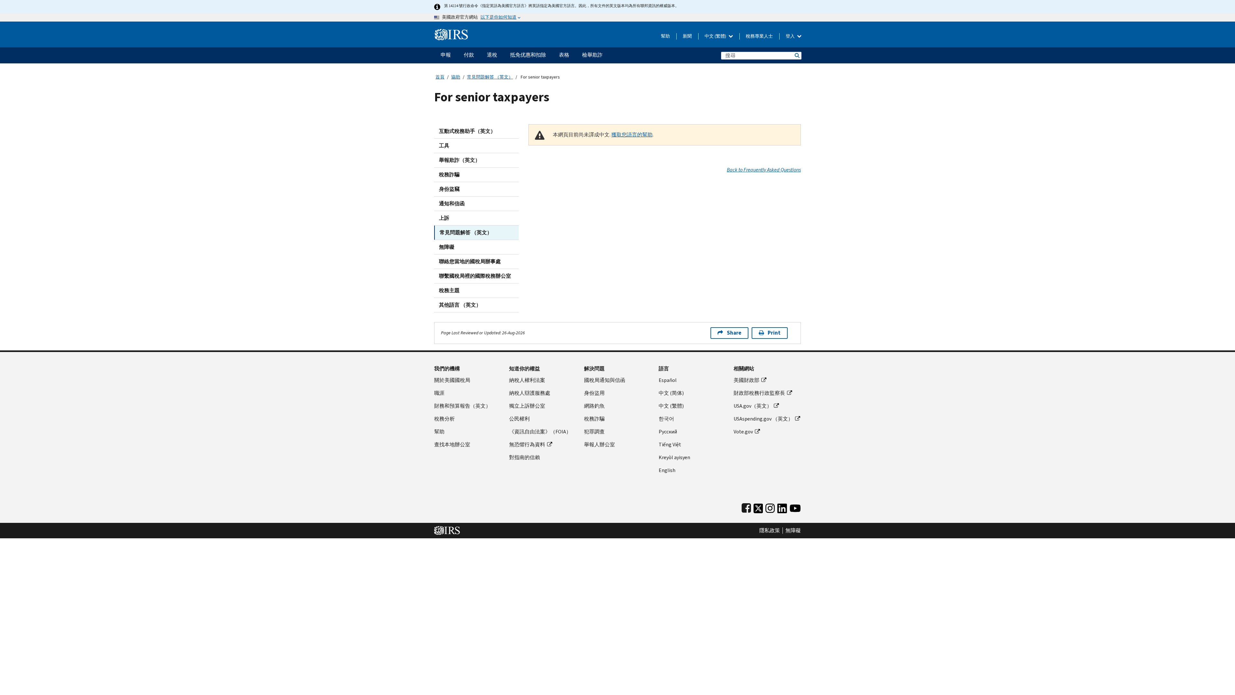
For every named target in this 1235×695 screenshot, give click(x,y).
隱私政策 (769, 530)
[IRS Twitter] (758, 507)
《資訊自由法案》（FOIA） (540, 431)
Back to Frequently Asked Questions (764, 169)
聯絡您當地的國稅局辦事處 (470, 261)
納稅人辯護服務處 (529, 393)
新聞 (687, 36)
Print (774, 333)
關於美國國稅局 (452, 380)
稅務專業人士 (759, 36)
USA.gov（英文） (753, 406)
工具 (444, 145)
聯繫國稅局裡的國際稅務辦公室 (475, 276)
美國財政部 (746, 380)
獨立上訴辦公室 (527, 406)
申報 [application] (446, 54)
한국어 (666, 418)
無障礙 (446, 247)
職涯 (439, 393)
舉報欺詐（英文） (459, 160)
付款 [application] (469, 54)
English (667, 470)
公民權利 (519, 418)
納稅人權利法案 (527, 380)
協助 (455, 77)
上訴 (444, 218)
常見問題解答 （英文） (490, 77)
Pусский (668, 431)
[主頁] (451, 32)
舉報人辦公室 (599, 444)
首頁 (439, 77)
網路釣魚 (594, 406)
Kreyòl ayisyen (674, 457)
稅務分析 (444, 418)
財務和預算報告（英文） (462, 406)
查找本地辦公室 (452, 444)
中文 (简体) (671, 393)
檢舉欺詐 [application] (592, 54)
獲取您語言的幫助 (632, 134)
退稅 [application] (492, 54)
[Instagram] (770, 507)
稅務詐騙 (449, 174)
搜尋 (796, 55)
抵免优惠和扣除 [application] (528, 54)
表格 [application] (564, 54)
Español (668, 380)
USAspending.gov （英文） (763, 418)
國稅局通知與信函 (604, 380)
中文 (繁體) (716, 36)
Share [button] (734, 333)
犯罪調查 (594, 431)
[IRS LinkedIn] (782, 507)
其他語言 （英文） (460, 304)
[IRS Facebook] (746, 507)
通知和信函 (452, 203)
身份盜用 (594, 393)
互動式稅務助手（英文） (467, 131)
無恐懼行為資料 (527, 444)
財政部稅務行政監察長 (759, 393)
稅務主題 (449, 290)
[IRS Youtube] (795, 507)
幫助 (665, 36)
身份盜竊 (449, 189)
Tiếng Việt (670, 444)
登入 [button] (791, 36)
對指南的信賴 (524, 457)
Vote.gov (743, 431)
